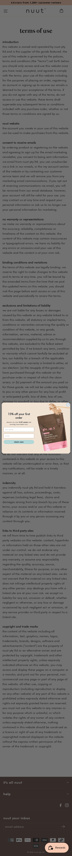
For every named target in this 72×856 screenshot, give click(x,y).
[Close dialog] (67, 404)
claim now (19, 442)
